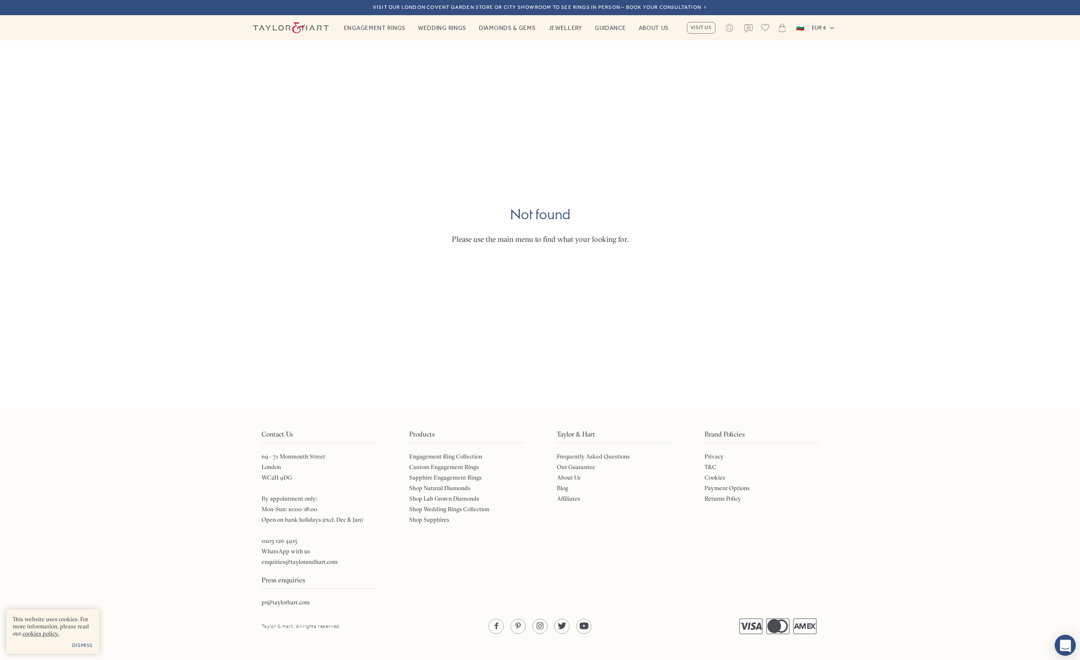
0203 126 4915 (279, 541)
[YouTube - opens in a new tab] (584, 626)
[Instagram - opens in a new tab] (540, 626)
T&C (710, 467)
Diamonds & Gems (507, 27)
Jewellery (565, 27)
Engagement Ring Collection (445, 456)
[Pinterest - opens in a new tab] (518, 626)
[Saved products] (765, 27)
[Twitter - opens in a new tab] (562, 626)
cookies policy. (40, 633)
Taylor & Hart (291, 28)
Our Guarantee (576, 467)
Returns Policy (723, 498)
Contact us (748, 28)
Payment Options (727, 488)
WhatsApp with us (286, 551)
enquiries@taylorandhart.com (300, 562)
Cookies (715, 477)
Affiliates (568, 498)
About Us (654, 27)
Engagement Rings (374, 27)
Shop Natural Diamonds (439, 488)
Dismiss (82, 645)
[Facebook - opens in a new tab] (496, 626)
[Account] (729, 27)
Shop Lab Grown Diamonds (444, 498)
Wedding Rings (442, 27)
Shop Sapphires (429, 519)
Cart (782, 27)
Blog (562, 488)
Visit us (701, 27)
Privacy (714, 456)
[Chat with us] (1065, 645)
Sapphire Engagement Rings (445, 477)
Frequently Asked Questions (593, 456)
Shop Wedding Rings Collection (449, 509)
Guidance (610, 27)
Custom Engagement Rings (444, 467)
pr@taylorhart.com (286, 602)
